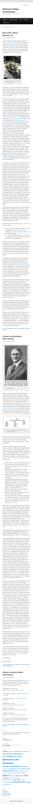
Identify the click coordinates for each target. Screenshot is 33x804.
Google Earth (5, 768)
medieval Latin (12, 775)
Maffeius (6, 775)
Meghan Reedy (20, 776)
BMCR (25, 751)
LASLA (27, 771)
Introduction (16, 241)
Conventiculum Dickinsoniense (13, 754)
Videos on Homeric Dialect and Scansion (13, 673)
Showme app (27, 680)
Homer (18, 328)
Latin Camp (7, 773)
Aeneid (5, 751)
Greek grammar (18, 768)
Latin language (13, 773)
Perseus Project (11, 778)
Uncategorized (10, 328)
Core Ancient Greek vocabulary (22, 264)
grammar (10, 768)
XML (10, 784)
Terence (24, 779)
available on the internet (11, 458)
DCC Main (26, 19)
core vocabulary (22, 664)
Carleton (28, 751)
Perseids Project (24, 164)
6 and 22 (15, 44)
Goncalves (23, 766)
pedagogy (9, 664)
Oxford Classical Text (25, 223)
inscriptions (23, 771)
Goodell (27, 766)
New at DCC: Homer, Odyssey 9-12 (10, 34)
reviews (13, 664)
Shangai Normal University (8, 779)
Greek (13, 769)
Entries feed (5, 792)
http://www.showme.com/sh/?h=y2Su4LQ (15, 705)
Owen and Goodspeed (7, 666)
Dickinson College (13, 19)
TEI (21, 779)
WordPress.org (6, 795)
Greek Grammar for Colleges (15, 117)
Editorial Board (6, 22)
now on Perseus (20, 482)
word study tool (6, 784)
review (4, 401)
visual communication (7, 782)
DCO (19, 756)
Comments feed (6, 793)
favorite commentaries (11, 766)
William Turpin (25, 782)
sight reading (17, 780)
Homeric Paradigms (9, 141)
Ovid (26, 775)
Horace (19, 771)
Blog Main (5, 19)
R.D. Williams (17, 778)
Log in (4, 790)
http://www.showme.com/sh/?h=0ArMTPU (17, 710)
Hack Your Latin (26, 769)
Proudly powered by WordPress (16, 801)
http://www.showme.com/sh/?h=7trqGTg (17, 714)
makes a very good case (19, 230)
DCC (17, 756)
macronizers (22, 773)
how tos (8, 724)
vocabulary (16, 782)
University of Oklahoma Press (9, 408)
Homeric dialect (25, 724)
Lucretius (18, 773)
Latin (4, 773)
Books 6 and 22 (21, 143)
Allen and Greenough (11, 751)
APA (17, 751)
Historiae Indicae (8, 771)
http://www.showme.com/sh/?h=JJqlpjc (15, 690)
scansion (5, 726)
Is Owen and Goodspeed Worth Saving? (12, 337)
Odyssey (22, 328)
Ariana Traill (21, 751)
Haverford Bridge (20, 169)
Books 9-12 (11, 42)
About (20, 19)
